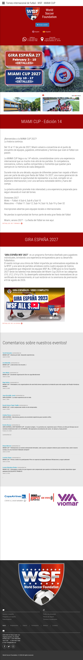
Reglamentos (14, 625)
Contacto (55, 625)
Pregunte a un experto (9, 617)
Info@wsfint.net (11, 642)
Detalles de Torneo (11, 223)
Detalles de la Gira (11, 323)
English (37, 32)
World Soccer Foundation (49, 13)
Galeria (25, 625)
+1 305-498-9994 (15, 638)
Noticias (45, 625)
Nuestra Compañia (8, 614)
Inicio (4, 625)
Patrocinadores (7, 619)
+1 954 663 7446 (32, 40)
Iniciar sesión (43, 25)
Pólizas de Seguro (48, 617)
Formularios (35, 625)
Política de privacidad (49, 614)
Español (48, 32)
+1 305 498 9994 (32, 39)
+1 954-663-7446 (15, 640)
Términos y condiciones (50, 619)
